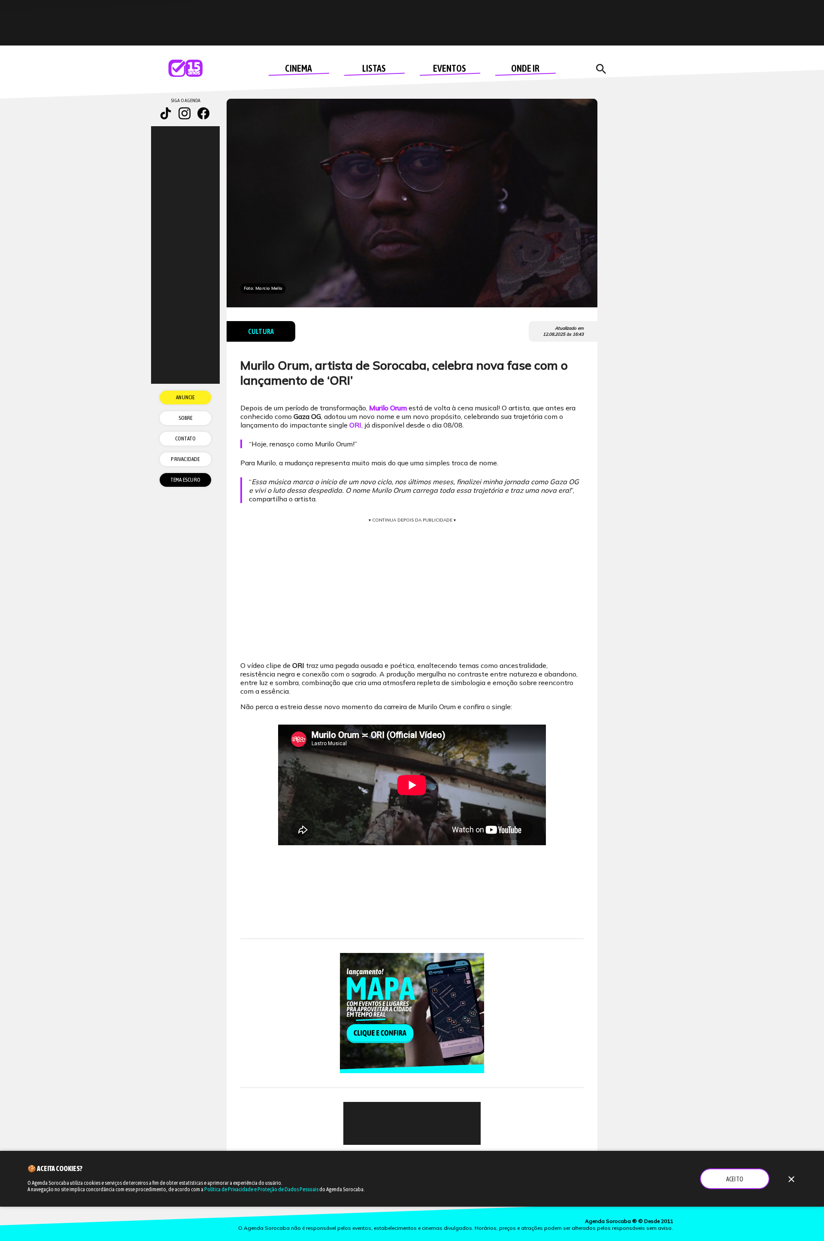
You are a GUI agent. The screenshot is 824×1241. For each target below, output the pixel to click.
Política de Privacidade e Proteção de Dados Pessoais (261, 1189)
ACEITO (734, 1179)
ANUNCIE (185, 397)
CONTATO (185, 438)
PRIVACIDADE (185, 459)
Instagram (185, 113)
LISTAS (374, 68)
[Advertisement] (412, 1123)
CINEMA (298, 68)
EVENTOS (449, 68)
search (600, 69)
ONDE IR (525, 68)
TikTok (166, 113)
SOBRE (186, 418)
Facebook (203, 113)
